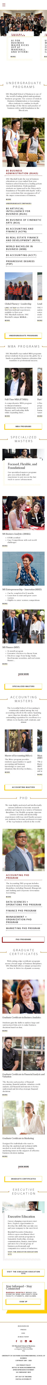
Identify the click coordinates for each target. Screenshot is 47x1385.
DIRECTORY (23, 1337)
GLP (15, 308)
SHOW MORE (23, 674)
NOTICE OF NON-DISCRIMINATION (23, 1367)
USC (23, 1333)
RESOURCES (23, 1326)
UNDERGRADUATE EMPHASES (18, 203)
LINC (7, 308)
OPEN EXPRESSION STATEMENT (23, 1370)
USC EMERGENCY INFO (23, 1372)
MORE (17, 56)
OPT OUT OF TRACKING (23, 1377)
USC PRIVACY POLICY (23, 1365)
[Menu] (3, 5)
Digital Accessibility (23, 1379)
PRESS (24, 1330)
